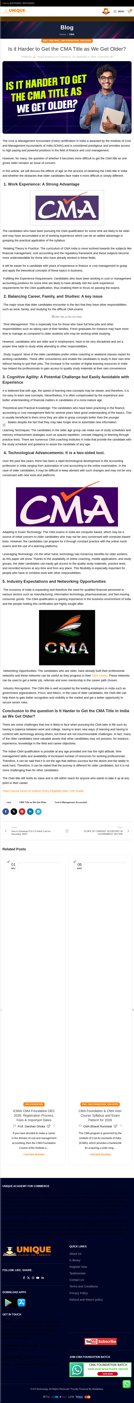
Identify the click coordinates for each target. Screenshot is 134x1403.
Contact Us (76, 1280)
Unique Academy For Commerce (54, 56)
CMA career (99, 675)
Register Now (78, 1266)
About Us (75, 1253)
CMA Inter (85, 41)
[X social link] (14, 811)
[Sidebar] (4, 425)
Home (63, 34)
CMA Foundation (70, 41)
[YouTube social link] (37, 1278)
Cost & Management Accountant (71, 802)
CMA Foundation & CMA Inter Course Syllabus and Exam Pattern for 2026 (100, 1115)
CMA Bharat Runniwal (97, 1126)
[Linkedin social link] (30, 811)
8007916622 (15, 3)
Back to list (67, 831)
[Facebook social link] (5, 811)
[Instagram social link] (33, 1278)
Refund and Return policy (86, 1299)
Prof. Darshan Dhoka (31, 1126)
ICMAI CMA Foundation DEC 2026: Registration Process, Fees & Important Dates (34, 1115)
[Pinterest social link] (22, 811)
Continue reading (34, 1154)
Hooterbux (97, 1389)
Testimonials (77, 1273)
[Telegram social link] (38, 811)
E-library (74, 1260)
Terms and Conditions (83, 1286)
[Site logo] (13, 11)
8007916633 (28, 3)
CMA (71, 34)
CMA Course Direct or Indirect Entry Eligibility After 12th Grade (43, 791)
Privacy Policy (78, 1293)
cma (9, 802)
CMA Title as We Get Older (32, 802)
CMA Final (54, 41)
